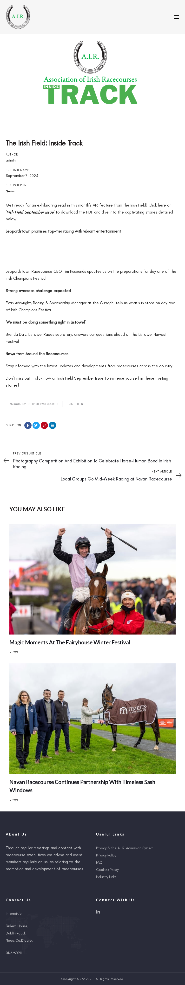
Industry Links (106, 877)
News (10, 191)
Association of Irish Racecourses (34, 404)
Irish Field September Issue (30, 212)
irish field (75, 404)
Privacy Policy (106, 855)
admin (11, 160)
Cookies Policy (107, 870)
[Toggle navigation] (150, 17)
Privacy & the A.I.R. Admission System (124, 848)
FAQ (99, 862)
